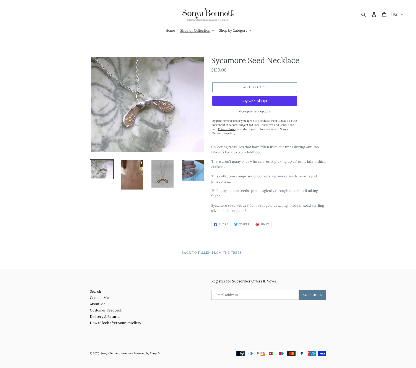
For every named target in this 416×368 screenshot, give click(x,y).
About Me (98, 304)
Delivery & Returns (105, 316)
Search (95, 291)
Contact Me (99, 297)
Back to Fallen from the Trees (211, 253)
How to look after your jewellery (115, 323)
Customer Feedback (106, 310)
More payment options (255, 111)
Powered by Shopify (147, 353)
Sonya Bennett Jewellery (117, 353)
